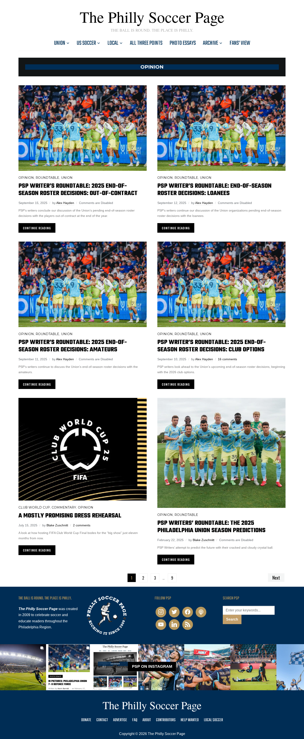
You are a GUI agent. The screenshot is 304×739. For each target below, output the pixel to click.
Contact (102, 720)
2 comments (81, 525)
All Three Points (146, 43)
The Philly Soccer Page (152, 16)
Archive (210, 43)
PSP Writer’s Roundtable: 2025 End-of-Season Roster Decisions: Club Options (211, 346)
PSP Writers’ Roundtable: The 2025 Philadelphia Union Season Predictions (211, 526)
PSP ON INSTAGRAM (152, 666)
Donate (86, 720)
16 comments (227, 359)
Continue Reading (37, 228)
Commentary (64, 507)
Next (276, 577)
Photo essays (183, 43)
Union (59, 43)
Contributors (166, 720)
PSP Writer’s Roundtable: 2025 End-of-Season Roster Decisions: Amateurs (72, 346)
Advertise (120, 720)
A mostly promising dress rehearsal (69, 516)
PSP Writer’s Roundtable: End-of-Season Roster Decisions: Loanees (214, 189)
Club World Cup (34, 507)
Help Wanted (190, 720)
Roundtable (47, 178)
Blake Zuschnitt (57, 525)
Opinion (26, 178)
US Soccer (86, 43)
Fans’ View (240, 43)
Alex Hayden (65, 203)
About (146, 720)
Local (112, 43)
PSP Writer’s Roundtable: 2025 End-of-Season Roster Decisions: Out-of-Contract (78, 189)
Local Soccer (213, 720)
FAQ (134, 720)
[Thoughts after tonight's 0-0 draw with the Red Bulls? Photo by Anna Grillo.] (207, 667)
